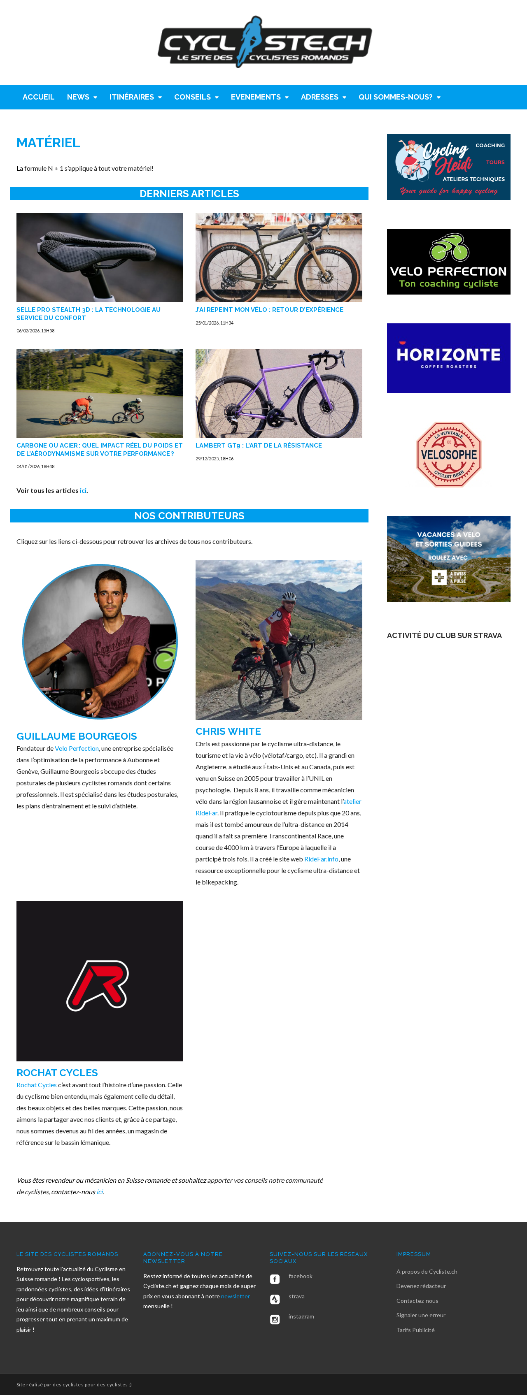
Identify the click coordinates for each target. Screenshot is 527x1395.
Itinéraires (132, 97)
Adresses (319, 97)
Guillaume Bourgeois (76, 736)
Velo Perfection (77, 748)
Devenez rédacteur (421, 1285)
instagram (301, 1316)
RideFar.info (321, 859)
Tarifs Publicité (415, 1329)
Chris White (228, 731)
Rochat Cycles (57, 1073)
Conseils (192, 97)
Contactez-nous (417, 1300)
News (78, 97)
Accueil (39, 97)
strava (297, 1296)
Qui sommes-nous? (396, 97)
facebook (300, 1275)
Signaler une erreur (420, 1314)
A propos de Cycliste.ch (426, 1271)
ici (83, 490)
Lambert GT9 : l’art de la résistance (259, 445)
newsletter (235, 1296)
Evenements (256, 97)
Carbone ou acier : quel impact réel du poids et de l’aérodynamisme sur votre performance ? (99, 449)
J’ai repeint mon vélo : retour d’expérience (269, 309)
